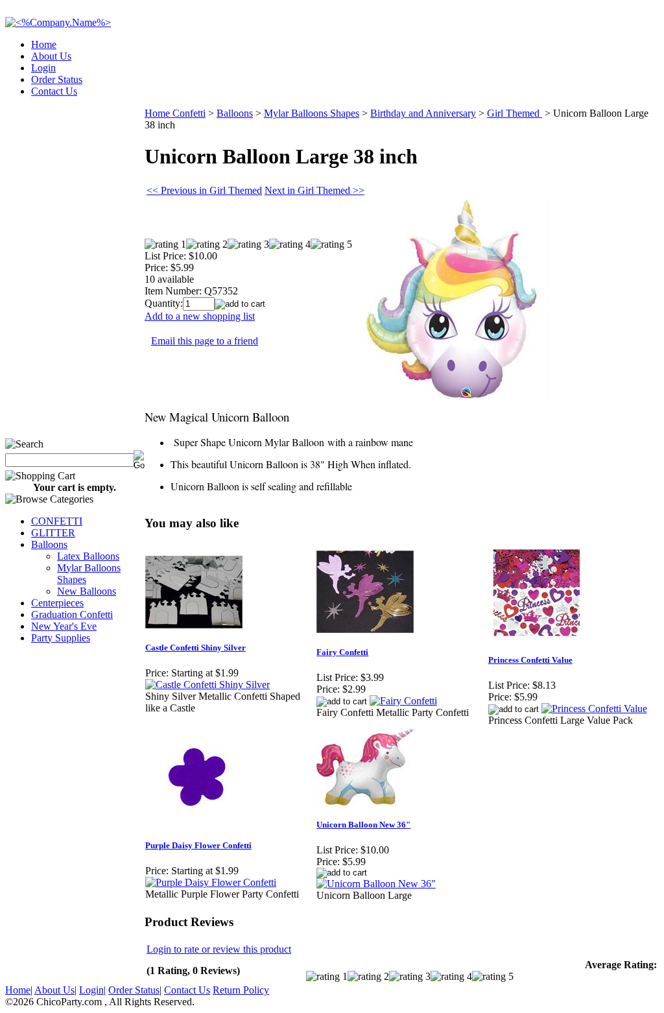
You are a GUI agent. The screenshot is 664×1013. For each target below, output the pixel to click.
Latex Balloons (88, 556)
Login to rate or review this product (219, 949)
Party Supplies (60, 637)
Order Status (56, 79)
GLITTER (53, 532)
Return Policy (241, 989)
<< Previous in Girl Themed (204, 190)
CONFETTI (56, 521)
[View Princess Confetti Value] (594, 708)
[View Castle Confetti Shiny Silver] (207, 684)
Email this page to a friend (204, 340)
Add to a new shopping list (200, 316)
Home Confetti (175, 113)
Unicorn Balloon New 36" (363, 824)
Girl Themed (514, 113)
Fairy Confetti (342, 652)
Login (43, 67)
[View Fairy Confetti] (403, 700)
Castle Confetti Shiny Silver (195, 647)
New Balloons (86, 591)
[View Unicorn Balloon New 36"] (376, 883)
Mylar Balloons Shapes (311, 113)
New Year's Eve (64, 626)
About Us (51, 56)
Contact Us (54, 91)
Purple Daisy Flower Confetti (198, 845)
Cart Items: (541, 87)
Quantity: (164, 303)
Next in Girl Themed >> (314, 190)
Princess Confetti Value (530, 660)
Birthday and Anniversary (423, 113)
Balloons (49, 544)
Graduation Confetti (72, 614)
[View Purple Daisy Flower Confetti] (210, 882)
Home (43, 44)
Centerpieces (57, 602)
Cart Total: (612, 87)
